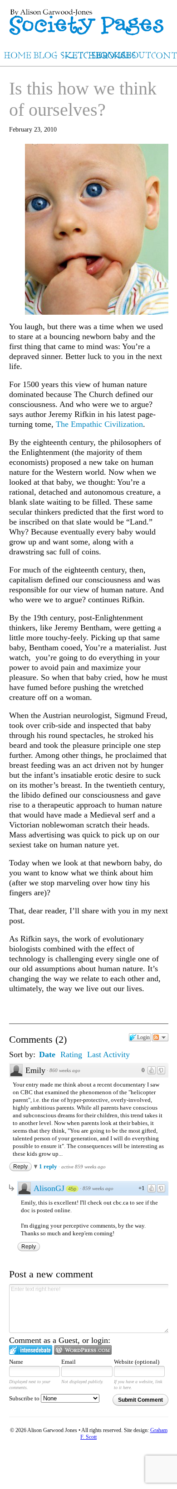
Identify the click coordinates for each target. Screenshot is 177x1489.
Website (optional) (136, 1361)
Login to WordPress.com (83, 1350)
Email (68, 1361)
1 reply (49, 1166)
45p (72, 1188)
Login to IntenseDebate (30, 1350)
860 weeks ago (64, 1070)
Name (16, 1361)
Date (47, 1054)
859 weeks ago (98, 1188)
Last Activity (108, 1054)
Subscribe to (25, 1398)
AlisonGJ (49, 1188)
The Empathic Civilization (99, 424)
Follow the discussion (160, 1037)
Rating (71, 1054)
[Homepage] (88, 18)
